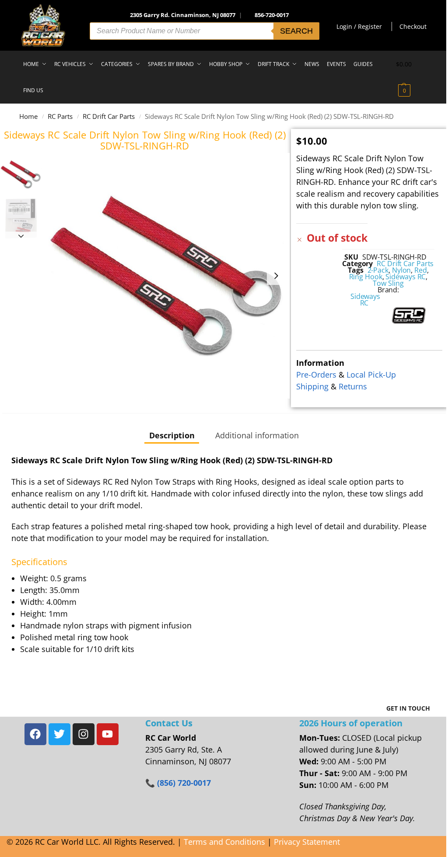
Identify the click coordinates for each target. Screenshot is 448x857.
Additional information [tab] (257, 435)
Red (420, 270)
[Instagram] (83, 734)
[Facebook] (35, 734)
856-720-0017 (272, 15)
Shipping (312, 386)
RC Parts (60, 116)
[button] (411, 77)
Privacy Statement (307, 841)
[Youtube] (108, 734)
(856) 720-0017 (184, 782)
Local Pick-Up (371, 374)
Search (296, 31)
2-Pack (378, 270)
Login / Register (359, 26)
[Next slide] (276, 276)
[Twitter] (59, 734)
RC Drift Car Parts (109, 116)
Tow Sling (388, 283)
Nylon (401, 270)
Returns (353, 386)
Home (28, 116)
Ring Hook (365, 276)
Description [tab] (172, 435)
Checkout (413, 26)
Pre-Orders (316, 374)
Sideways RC (405, 276)
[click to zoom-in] (167, 276)
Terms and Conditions (224, 841)
